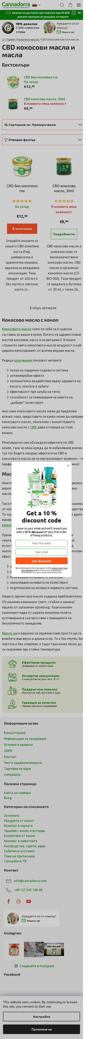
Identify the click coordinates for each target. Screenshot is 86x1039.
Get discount (41, 561)
